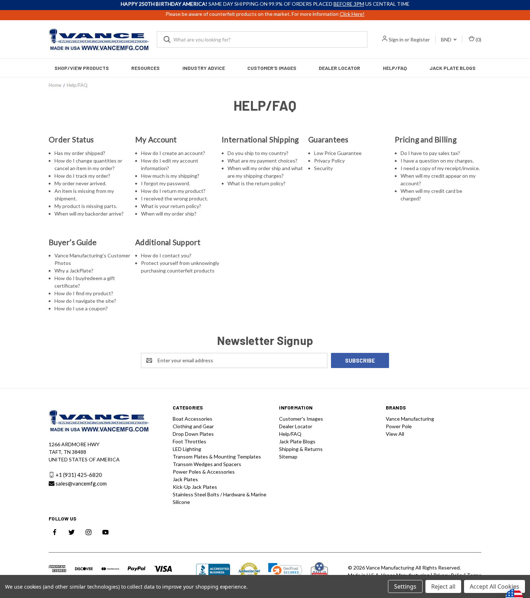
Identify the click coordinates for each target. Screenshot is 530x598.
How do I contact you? (166, 255)
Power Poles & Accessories (204, 472)
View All (395, 434)
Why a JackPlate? (73, 270)
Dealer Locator (339, 68)
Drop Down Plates (193, 434)
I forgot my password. (165, 183)
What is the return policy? (257, 183)
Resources (145, 68)
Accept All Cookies (494, 586)
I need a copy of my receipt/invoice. (440, 168)
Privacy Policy (329, 161)
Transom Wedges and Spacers (207, 464)
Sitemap (288, 456)
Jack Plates (185, 479)
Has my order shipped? (79, 153)
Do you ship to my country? (258, 153)
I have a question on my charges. (437, 161)
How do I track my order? (82, 176)
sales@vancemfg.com (81, 483)
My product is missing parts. (85, 206)
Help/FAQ (395, 68)
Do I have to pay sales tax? (430, 153)
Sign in (396, 39)
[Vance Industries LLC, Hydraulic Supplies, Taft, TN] (213, 571)
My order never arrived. (80, 183)
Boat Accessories (192, 419)
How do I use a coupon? (81, 308)
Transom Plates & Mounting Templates (217, 456)
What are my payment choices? (262, 161)
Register (420, 39)
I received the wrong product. (174, 198)
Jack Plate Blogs (452, 68)
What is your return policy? (171, 206)
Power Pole (399, 426)
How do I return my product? (173, 191)
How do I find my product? (83, 293)
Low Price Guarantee (338, 153)
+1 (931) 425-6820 (79, 474)
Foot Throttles (189, 441)
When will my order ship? (168, 214)
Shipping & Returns (301, 449)
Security (323, 168)
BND (446, 39)
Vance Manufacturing (410, 419)
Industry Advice (203, 68)
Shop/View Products (81, 68)
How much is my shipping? (170, 176)
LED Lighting (187, 449)
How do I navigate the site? (85, 301)
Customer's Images (271, 68)
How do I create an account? (173, 153)
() (477, 39)
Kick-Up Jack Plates (195, 487)
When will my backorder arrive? (89, 214)
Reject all (443, 586)
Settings (405, 586)
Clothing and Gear (193, 426)
